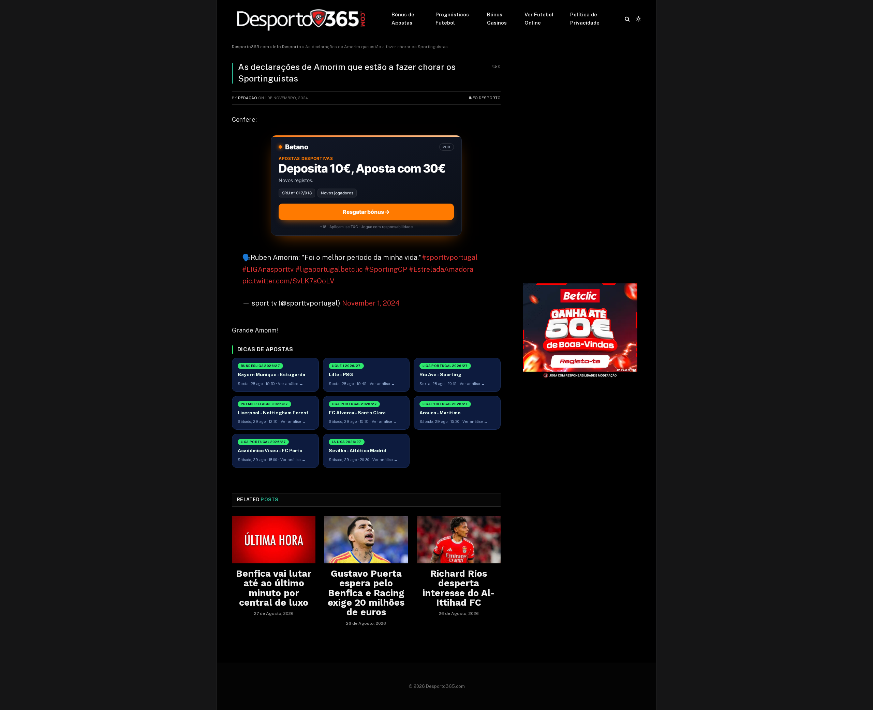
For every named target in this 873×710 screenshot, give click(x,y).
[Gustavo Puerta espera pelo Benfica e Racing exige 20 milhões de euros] (366, 539)
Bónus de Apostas (402, 19)
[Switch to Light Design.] (637, 18)
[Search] (627, 19)
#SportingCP (386, 269)
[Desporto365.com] (303, 19)
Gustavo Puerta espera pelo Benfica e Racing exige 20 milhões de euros (366, 593)
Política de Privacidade (585, 19)
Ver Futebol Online (538, 19)
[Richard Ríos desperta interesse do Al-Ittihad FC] (459, 539)
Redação (247, 98)
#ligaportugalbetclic (329, 269)
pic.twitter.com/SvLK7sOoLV (288, 281)
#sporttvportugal (450, 257)
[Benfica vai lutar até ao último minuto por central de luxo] (273, 539)
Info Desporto (287, 46)
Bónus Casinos (497, 19)
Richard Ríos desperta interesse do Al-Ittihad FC (459, 588)
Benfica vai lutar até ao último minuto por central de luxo (273, 588)
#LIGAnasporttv (268, 269)
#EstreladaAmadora (441, 269)
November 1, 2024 (371, 303)
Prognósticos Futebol (452, 19)
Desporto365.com (250, 46)
